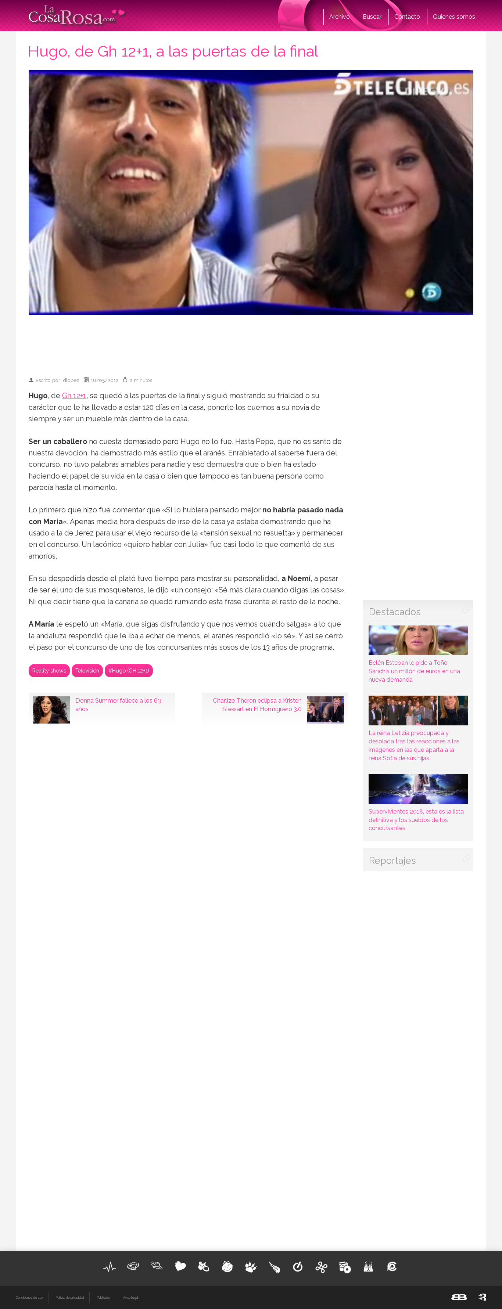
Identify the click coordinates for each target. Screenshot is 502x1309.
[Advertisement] (251, 342)
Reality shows (49, 670)
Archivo (339, 16)
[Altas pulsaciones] (110, 1266)
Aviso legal (130, 1297)
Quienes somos (454, 16)
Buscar (372, 16)
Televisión (87, 670)
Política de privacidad (69, 1297)
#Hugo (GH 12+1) (128, 670)
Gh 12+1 (74, 396)
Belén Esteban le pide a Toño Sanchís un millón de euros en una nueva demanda (414, 671)
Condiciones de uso (29, 1297)
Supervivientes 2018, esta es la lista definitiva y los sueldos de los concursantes (416, 820)
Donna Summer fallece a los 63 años (118, 705)
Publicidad (103, 1297)
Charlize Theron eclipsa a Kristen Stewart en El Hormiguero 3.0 (257, 705)
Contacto (407, 16)
